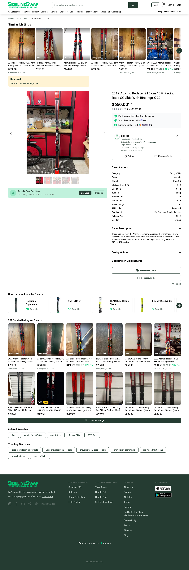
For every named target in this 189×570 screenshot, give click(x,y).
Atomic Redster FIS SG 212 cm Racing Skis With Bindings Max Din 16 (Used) (132, 64)
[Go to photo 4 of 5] (66, 180)
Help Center (163, 12)
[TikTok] (36, 504)
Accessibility (130, 520)
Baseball (44, 12)
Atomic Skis (55, 435)
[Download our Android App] (168, 495)
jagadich (12, 402)
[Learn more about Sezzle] (145, 124)
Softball (54, 12)
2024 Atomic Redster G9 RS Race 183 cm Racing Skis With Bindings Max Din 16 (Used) (21, 360)
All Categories (14, 12)
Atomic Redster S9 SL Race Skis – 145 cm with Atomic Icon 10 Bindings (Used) (20, 409)
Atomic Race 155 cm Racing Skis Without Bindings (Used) (108, 408)
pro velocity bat (18, 456)
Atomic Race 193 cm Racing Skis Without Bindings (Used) (78, 408)
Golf (71, 12)
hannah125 (72, 402)
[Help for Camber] (121, 212)
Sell (156, 5)
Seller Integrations (104, 502)
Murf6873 (158, 353)
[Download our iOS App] (165, 488)
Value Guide (175, 12)
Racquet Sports (91, 12)
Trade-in (99, 193)
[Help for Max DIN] (122, 196)
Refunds (72, 492)
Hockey (35, 12)
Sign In (171, 5)
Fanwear (26, 12)
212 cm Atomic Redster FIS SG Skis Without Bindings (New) (50, 360)
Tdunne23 (71, 353)
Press (127, 525)
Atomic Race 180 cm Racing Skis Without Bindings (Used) (137, 408)
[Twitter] (29, 504)
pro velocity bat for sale (124, 450)
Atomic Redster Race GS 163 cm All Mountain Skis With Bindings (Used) (79, 360)
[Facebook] (16, 504)
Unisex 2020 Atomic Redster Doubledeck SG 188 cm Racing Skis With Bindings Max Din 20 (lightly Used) (160, 64)
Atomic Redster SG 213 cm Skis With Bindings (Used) (75, 64)
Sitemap (128, 530)
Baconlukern (14, 353)
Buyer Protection (76, 497)
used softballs (39, 456)
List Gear (85, 193)
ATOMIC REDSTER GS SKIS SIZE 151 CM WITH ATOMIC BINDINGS (49, 409)
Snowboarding (114, 12)
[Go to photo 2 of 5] (48, 180)
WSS (40, 402)
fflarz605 (12, 58)
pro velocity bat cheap (153, 450)
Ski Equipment (14, 18)
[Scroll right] (179, 51)
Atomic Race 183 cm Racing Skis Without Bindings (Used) (166, 408)
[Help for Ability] (120, 208)
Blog (126, 535)
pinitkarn (178, 58)
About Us (128, 487)
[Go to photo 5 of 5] (75, 180)
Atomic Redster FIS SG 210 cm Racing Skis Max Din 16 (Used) (21, 64)
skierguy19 (96, 58)
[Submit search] (133, 5)
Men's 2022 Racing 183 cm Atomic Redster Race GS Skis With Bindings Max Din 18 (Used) (137, 360)
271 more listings (96, 420)
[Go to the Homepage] (23, 5)
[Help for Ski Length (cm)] (128, 185)
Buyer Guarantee (147, 116)
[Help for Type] (118, 193)
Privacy (127, 507)
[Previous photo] (11, 133)
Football (79, 12)
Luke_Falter (42, 353)
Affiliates (128, 497)
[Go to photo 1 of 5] (39, 180)
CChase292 (152, 58)
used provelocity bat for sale (59, 450)
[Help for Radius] (121, 200)
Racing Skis (74, 435)
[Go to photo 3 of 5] (57, 180)
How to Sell (100, 492)
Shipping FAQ (74, 487)
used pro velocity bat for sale (25, 450)
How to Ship (101, 497)
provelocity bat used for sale (93, 450)
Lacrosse (64, 12)
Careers (127, 492)
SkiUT (39, 58)
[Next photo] (104, 133)
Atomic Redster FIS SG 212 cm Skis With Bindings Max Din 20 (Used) (104, 64)
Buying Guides (48, 503)
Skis (25, 18)
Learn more (47, 496)
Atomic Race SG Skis (39, 18)
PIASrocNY (69, 58)
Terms (127, 502)
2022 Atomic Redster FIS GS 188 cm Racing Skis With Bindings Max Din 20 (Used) (166, 360)
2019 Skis (92, 435)
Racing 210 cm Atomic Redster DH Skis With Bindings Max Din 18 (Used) (49, 64)
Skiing (103, 12)
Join (179, 5)
